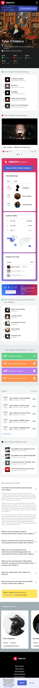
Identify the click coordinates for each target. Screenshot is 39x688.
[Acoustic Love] (7, 336)
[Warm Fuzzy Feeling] (7, 310)
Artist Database (19, 671)
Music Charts (19, 669)
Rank (8, 181)
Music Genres (19, 666)
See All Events (7, 434)
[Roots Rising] (7, 330)
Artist (15, 181)
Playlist (9, 262)
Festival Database (19, 674)
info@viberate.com (9, 595)
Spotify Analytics (19, 677)
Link (23, 267)
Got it (22, 683)
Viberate (7, 3)
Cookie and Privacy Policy (9, 686)
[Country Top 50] (7, 316)
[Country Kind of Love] (7, 323)
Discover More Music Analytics (18, 168)
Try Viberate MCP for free (28, 8)
